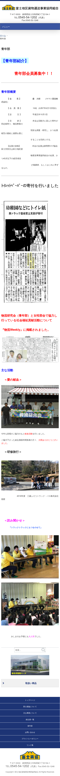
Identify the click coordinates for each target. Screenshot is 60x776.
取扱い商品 (31, 683)
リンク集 (30, 745)
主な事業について (30, 713)
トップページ (30, 700)
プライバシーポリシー (30, 738)
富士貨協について (30, 706)
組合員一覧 (30, 719)
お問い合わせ (30, 732)
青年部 (30, 726)
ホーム (3, 35)
